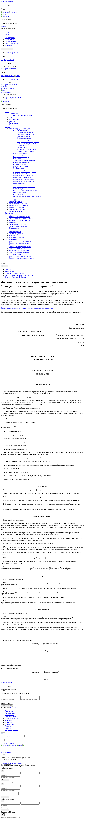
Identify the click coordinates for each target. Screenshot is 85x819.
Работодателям (10, 713)
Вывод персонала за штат (18, 204)
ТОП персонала (18, 168)
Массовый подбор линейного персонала (27, 196)
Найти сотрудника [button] (11, 53)
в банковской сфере (20, 153)
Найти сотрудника (11, 43)
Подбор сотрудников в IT (22, 130)
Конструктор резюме (16, 237)
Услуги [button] (7, 34)
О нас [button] (7, 32)
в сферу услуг (18, 189)
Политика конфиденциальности (12, 763)
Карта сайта (9, 722)
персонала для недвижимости (23, 181)
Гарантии (12, 222)
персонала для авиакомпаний (23, 179)
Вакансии (12, 235)
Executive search (18, 194)
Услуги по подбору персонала (19, 217)
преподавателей (19, 183)
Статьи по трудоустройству (18, 245)
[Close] (2, 771)
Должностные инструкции (18, 226)
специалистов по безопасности (28, 149)
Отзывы (12, 117)
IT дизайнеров (22, 147)
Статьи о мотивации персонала (20, 247)
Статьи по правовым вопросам (20, 256)
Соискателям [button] (9, 40)
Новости (12, 121)
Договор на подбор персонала (19, 220)
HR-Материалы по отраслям (19, 250)
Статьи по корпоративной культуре (21, 258)
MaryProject (14, 707)
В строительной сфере (21, 157)
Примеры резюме (15, 232)
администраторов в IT (25, 132)
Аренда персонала (15, 202)
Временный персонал (16, 207)
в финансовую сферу (20, 166)
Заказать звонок (7, 49)
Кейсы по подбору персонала (23, 115)
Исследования (14, 228)
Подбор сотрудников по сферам (20, 129)
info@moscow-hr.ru (7, 76)
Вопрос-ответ (14, 119)
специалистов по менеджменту (28, 142)
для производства (19, 155)
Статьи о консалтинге (17, 249)
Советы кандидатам (16, 234)
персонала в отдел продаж (22, 170)
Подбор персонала (11, 730)
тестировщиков (22, 145)
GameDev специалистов (25, 151)
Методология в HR (16, 254)
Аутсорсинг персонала (17, 209)
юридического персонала (22, 177)
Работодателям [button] (10, 38)
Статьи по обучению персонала (20, 241)
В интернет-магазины (21, 162)
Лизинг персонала (15, 211)
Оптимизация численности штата (21, 219)
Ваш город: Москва (8, 28)
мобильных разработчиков (26, 144)
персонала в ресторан (21, 185)
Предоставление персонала (18, 205)
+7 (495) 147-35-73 (7, 60)
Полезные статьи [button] (11, 41)
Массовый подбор (19, 192)
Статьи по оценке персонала (19, 252)
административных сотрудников (24, 172)
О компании (13, 114)
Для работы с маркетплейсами (24, 160)
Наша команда (14, 123)
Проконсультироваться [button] (13, 98)
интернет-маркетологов (25, 134)
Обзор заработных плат (17, 224)
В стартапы (17, 159)
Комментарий (6, 703)
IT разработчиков (23, 136)
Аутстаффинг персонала (17, 200)
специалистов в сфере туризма (24, 187)
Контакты (8, 45)
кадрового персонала (20, 174)
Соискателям (9, 715)
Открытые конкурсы (16, 125)
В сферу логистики (20, 164)
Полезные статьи (11, 717)
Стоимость (9, 36)
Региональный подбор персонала (25, 190)
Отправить (5, 780)
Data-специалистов (24, 138)
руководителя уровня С (25, 140)
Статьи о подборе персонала (19, 243)
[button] (3, 14)
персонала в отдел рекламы (23, 175)
